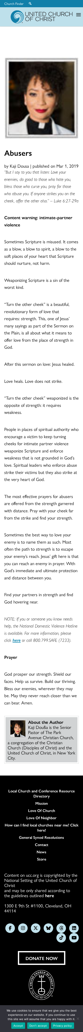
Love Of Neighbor (41, 817)
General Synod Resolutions (41, 837)
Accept (18, 1025)
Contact (41, 844)
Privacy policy (62, 1025)
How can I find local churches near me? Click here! (42, 827)
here (49, 895)
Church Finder (14, 3)
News (41, 851)
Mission (41, 803)
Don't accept (38, 1025)
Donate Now (42, 958)
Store (41, 859)
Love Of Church (41, 810)
